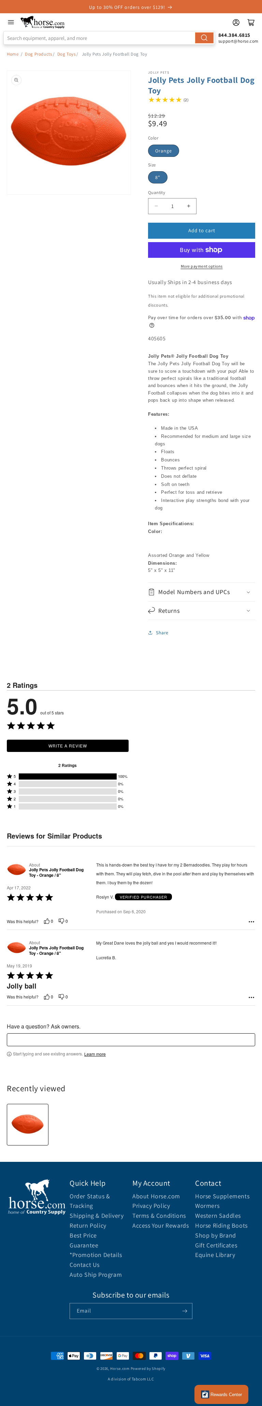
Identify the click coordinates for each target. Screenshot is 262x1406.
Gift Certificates (216, 1245)
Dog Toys (66, 54)
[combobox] (109, 38)
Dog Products (38, 54)
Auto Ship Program (96, 1274)
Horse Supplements (222, 1196)
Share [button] (162, 633)
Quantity (156, 192)
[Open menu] (10, 22)
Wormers (207, 1206)
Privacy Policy (151, 1206)
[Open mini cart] (251, 22)
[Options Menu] (251, 922)
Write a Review (67, 746)
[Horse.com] (42, 22)
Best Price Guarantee (84, 1240)
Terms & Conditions (159, 1215)
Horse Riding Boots (221, 1225)
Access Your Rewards (160, 1225)
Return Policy (88, 1225)
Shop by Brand (215, 1235)
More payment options (202, 266)
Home (12, 54)
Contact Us (85, 1265)
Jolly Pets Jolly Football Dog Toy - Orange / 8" (56, 872)
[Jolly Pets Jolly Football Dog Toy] (28, 1125)
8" (157, 177)
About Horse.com (156, 1196)
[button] (201, 592)
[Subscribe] (184, 1311)
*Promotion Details (96, 1255)
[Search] (204, 37)
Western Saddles (218, 1215)
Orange (163, 151)
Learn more (95, 1054)
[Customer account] (236, 22)
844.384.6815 (234, 35)
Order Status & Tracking (90, 1201)
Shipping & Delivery (96, 1215)
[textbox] (131, 1039)
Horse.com (119, 1368)
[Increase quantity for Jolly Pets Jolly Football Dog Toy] (188, 206)
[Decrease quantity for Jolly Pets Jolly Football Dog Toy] (156, 206)
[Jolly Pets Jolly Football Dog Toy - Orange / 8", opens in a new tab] (16, 869)
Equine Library (215, 1255)
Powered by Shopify (148, 1368)
